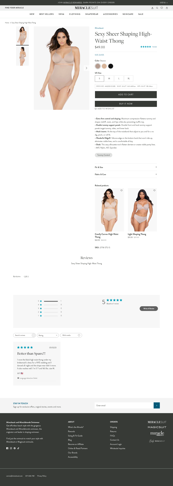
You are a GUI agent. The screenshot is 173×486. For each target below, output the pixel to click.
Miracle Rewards (72, 2)
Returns (113, 431)
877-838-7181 (29, 476)
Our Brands (72, 452)
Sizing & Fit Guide (75, 435)
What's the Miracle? (76, 427)
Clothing (74, 14)
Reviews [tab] (16, 277)
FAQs (112, 435)
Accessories (110, 14)
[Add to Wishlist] (121, 190)
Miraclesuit (99, 28)
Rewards (71, 431)
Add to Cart (126, 94)
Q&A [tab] (26, 277)
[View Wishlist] (162, 8)
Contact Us (114, 439)
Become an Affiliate (76, 444)
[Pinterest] (15, 448)
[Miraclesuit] (86, 8)
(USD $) (163, 3)
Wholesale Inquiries (117, 448)
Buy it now (125, 103)
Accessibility (73, 457)
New (32, 14)
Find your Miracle (14, 8)
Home (7, 23)
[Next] (86, 68)
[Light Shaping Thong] (142, 209)
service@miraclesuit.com (14, 476)
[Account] (151, 8)
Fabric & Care (100, 174)
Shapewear (91, 14)
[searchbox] (22, 335)
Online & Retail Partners (78, 448)
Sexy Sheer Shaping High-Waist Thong (24, 23)
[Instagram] (11, 448)
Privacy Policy (41, 476)
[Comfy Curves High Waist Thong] (109, 209)
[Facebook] (7, 448)
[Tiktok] (18, 448)
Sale (140, 14)
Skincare (128, 14)
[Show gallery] (61, 68)
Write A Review (148, 308)
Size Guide (99, 55)
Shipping (113, 427)
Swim (61, 14)
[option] (61, 68)
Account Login (116, 444)
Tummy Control (103, 155)
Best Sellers (46, 14)
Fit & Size (99, 167)
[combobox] (48, 335)
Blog (70, 439)
